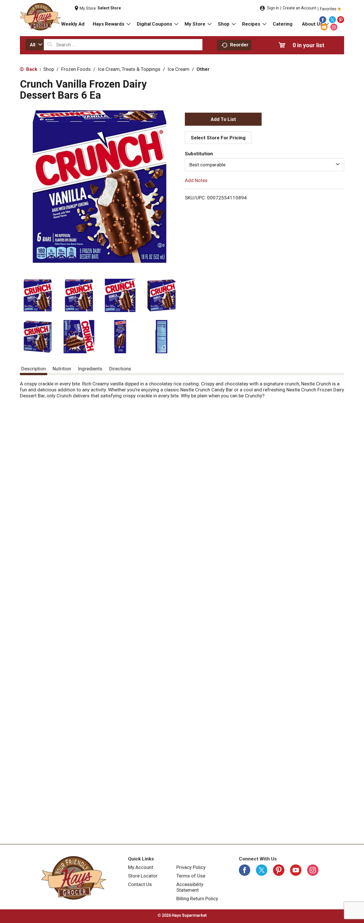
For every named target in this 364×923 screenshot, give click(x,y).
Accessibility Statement (189, 887)
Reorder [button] (239, 45)
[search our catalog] (50, 44)
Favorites (328, 9)
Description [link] (33, 368)
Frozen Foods (76, 69)
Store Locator (143, 876)
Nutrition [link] (62, 368)
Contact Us (140, 884)
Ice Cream (178, 69)
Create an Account (299, 8)
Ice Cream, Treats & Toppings (129, 69)
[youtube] (324, 27)
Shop (48, 69)
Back (31, 69)
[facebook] (322, 19)
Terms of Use (190, 876)
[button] (37, 295)
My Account (140, 867)
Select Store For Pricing (218, 138)
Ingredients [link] (90, 368)
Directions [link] (120, 368)
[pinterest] (340, 19)
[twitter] (332, 19)
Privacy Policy (191, 867)
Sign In (273, 8)
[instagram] (333, 27)
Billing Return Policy (197, 898)
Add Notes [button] (196, 180)
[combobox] (35, 44)
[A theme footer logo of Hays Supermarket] (74, 878)
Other (203, 69)
